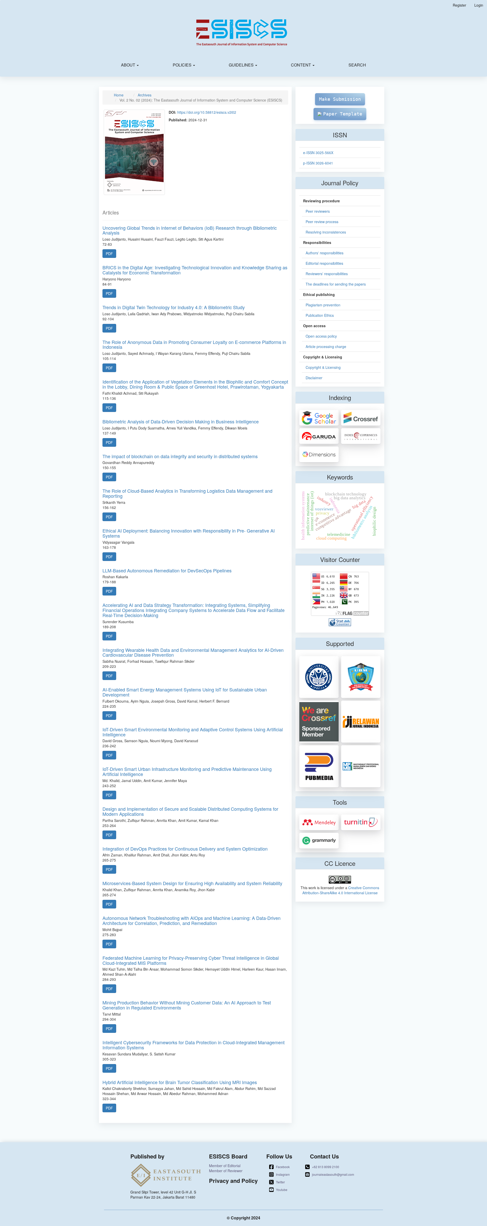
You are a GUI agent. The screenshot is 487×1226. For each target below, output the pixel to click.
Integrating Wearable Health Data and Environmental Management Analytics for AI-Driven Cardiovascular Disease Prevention (193, 652)
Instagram (283, 1174)
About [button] (128, 65)
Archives (144, 94)
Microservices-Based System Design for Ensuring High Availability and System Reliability (192, 883)
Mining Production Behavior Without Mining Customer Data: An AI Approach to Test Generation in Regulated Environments (186, 1005)
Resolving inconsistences (326, 232)
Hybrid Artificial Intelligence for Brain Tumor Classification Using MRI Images (179, 1082)
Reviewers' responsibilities (327, 273)
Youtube (281, 1189)
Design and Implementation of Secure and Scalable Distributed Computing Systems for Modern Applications (190, 811)
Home (119, 94)
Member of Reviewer (225, 1170)
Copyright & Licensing (323, 367)
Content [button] (301, 65)
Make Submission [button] (340, 99)
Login (478, 5)
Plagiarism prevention (323, 304)
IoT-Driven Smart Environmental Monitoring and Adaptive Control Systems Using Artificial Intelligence (192, 732)
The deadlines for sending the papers (336, 284)
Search (357, 65)
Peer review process (322, 221)
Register (459, 5)
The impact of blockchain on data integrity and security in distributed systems (180, 456)
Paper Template (342, 114)
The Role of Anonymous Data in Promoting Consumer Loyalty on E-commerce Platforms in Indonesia (194, 344)
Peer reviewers (318, 211)
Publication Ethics (320, 315)
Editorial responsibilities (324, 263)
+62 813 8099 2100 (325, 1167)
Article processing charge (326, 346)
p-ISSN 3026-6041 (318, 162)
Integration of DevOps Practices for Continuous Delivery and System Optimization (185, 848)
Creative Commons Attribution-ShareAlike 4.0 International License (340, 890)
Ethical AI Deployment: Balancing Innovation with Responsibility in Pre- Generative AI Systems (188, 533)
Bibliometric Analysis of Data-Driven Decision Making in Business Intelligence (180, 421)
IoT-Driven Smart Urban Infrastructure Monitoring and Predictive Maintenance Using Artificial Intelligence (187, 771)
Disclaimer (314, 377)
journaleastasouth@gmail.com (333, 1174)
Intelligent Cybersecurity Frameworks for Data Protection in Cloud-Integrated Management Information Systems (193, 1045)
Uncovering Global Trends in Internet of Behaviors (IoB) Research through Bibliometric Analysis (189, 230)
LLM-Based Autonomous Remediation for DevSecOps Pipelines (167, 570)
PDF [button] (109, 253)
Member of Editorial (224, 1165)
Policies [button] (183, 65)
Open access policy (321, 336)
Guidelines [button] (242, 65)
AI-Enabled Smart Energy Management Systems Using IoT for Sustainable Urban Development (184, 692)
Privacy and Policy (233, 1181)
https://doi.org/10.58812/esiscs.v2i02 (206, 112)
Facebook (283, 1167)
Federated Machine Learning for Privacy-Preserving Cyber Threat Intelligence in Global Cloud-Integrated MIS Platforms (190, 960)
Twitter (280, 1182)
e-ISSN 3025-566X (318, 152)
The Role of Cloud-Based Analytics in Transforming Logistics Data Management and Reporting (187, 493)
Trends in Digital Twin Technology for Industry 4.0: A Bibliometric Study (173, 307)
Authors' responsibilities (324, 252)
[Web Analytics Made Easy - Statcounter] (340, 621)
